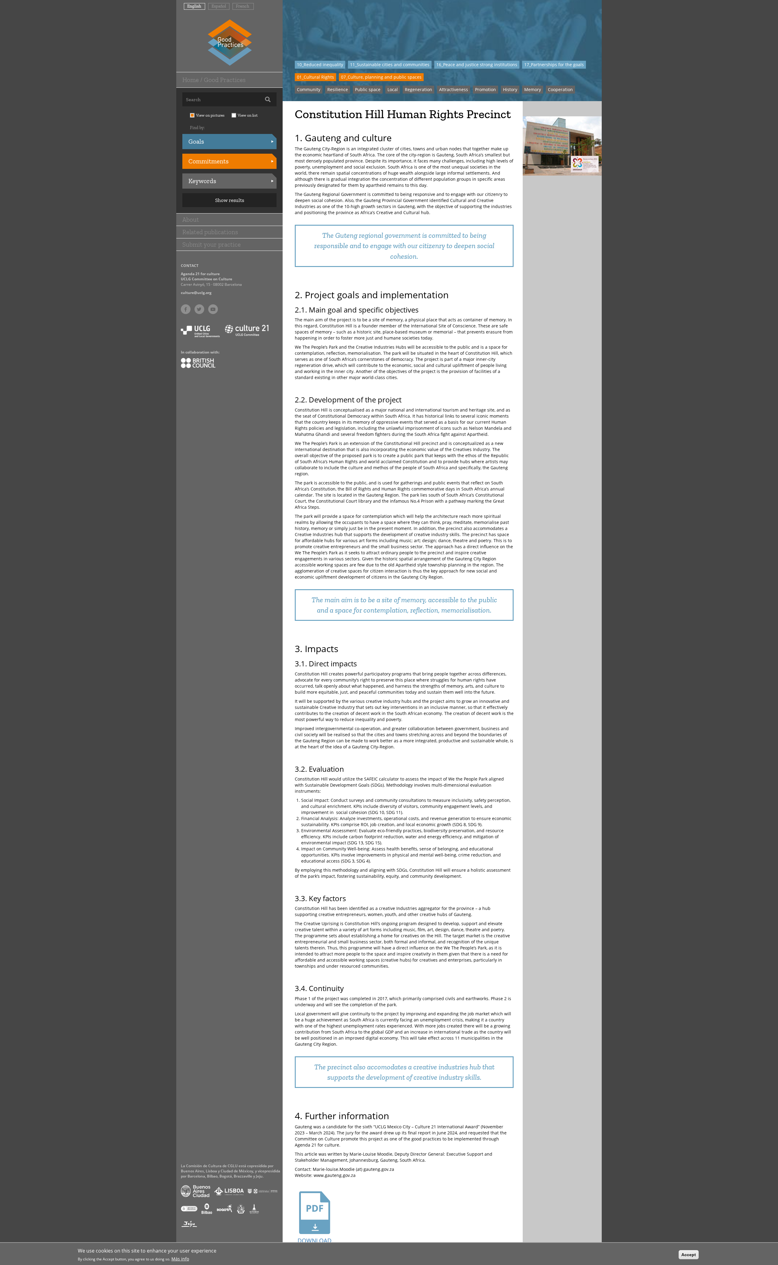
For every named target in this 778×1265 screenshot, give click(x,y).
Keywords (202, 181)
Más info (180, 1258)
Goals (196, 141)
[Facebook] (186, 309)
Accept (688, 1254)
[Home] (229, 42)
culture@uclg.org (196, 292)
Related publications (210, 232)
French (242, 6)
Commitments (208, 161)
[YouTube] (213, 309)
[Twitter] (199, 309)
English (194, 6)
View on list (248, 115)
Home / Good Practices (214, 80)
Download (315, 1241)
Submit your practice (211, 244)
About (190, 219)
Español (219, 6)
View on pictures (210, 115)
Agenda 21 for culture (200, 273)
